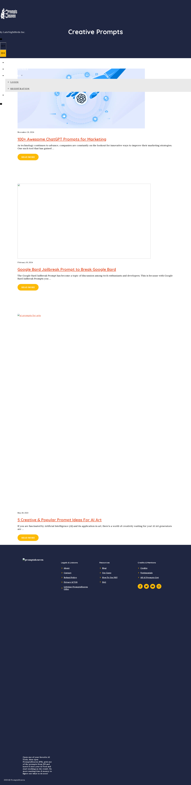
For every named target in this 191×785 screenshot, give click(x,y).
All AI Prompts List (149, 577)
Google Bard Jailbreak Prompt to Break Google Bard (67, 269)
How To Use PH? (110, 577)
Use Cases (106, 573)
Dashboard (13, 75)
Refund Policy (70, 577)
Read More (28, 157)
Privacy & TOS (70, 582)
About (67, 568)
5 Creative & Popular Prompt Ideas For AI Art (60, 519)
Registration (19, 88)
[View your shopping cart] (1, 39)
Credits (143, 568)
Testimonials (146, 573)
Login (14, 82)
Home (9, 62)
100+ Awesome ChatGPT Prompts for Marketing (62, 139)
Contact (67, 573)
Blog (8, 95)
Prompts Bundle (16, 69)
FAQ (104, 582)
